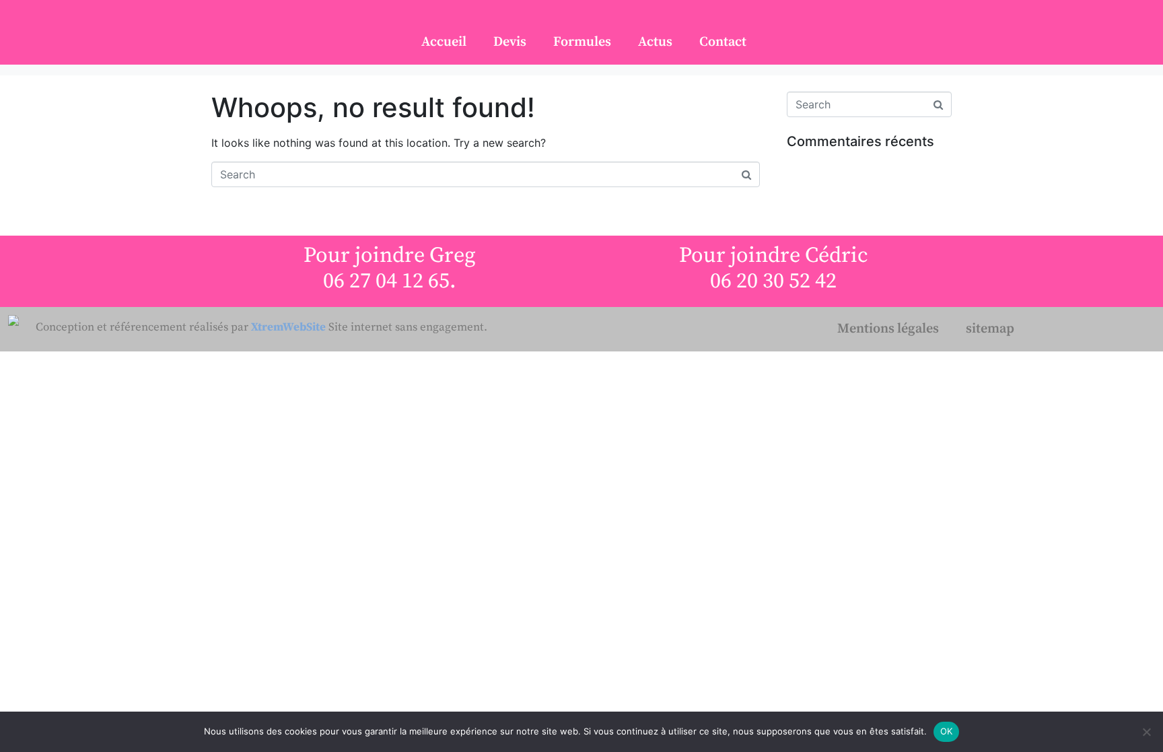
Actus (655, 42)
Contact (722, 42)
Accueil (443, 42)
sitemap (990, 328)
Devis (509, 42)
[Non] (1146, 732)
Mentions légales (888, 328)
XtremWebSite (288, 326)
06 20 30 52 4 (768, 281)
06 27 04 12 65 (386, 281)
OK (946, 731)
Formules (582, 42)
